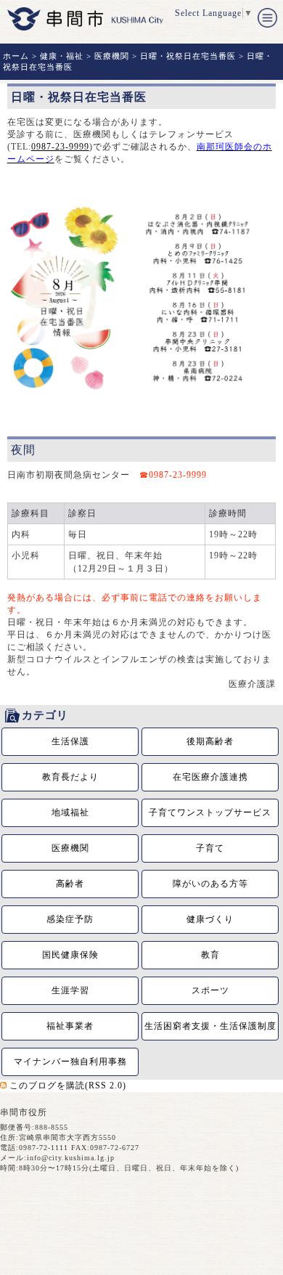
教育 (210, 955)
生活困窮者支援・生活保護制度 (210, 1026)
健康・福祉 (61, 56)
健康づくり (210, 919)
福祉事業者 (70, 1026)
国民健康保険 (70, 955)
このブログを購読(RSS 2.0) (67, 1085)
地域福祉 (70, 812)
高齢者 (70, 884)
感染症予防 (70, 919)
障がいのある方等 (210, 884)
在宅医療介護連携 (210, 777)
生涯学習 (70, 990)
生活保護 (70, 741)
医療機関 (111, 56)
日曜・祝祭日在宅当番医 (188, 56)
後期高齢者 (210, 741)
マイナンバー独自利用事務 (70, 1061)
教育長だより (70, 777)
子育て (210, 848)
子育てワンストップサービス (210, 812)
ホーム (16, 56)
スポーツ (210, 990)
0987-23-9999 (60, 147)
